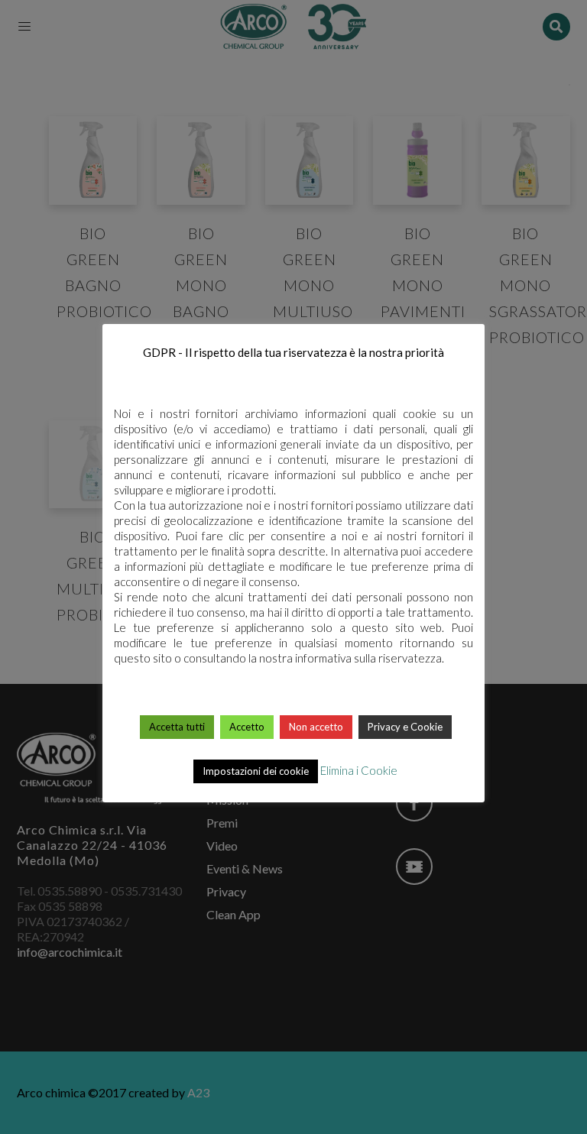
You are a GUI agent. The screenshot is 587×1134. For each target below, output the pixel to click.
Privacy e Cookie (405, 727)
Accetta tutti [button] (177, 727)
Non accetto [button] (316, 727)
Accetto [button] (246, 727)
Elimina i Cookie (358, 770)
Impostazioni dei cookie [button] (256, 771)
